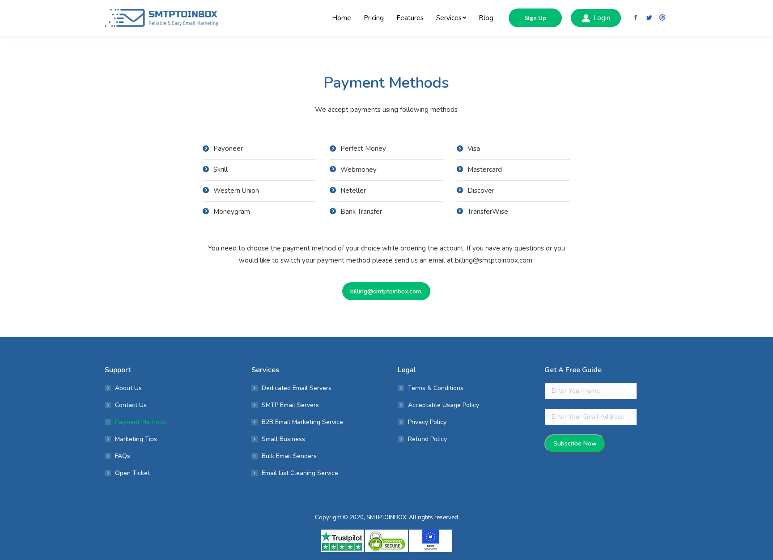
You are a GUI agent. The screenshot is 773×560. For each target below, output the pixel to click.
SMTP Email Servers (290, 405)
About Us (128, 388)
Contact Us (131, 405)
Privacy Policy (427, 422)
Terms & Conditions (435, 388)
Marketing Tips (136, 439)
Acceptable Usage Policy (443, 405)
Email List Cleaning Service (300, 473)
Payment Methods (140, 422)
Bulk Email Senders (289, 456)
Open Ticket (132, 473)
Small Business (283, 439)
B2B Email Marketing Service (302, 422)
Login (601, 18)
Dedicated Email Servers (296, 388)
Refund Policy (427, 439)
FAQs (122, 456)
